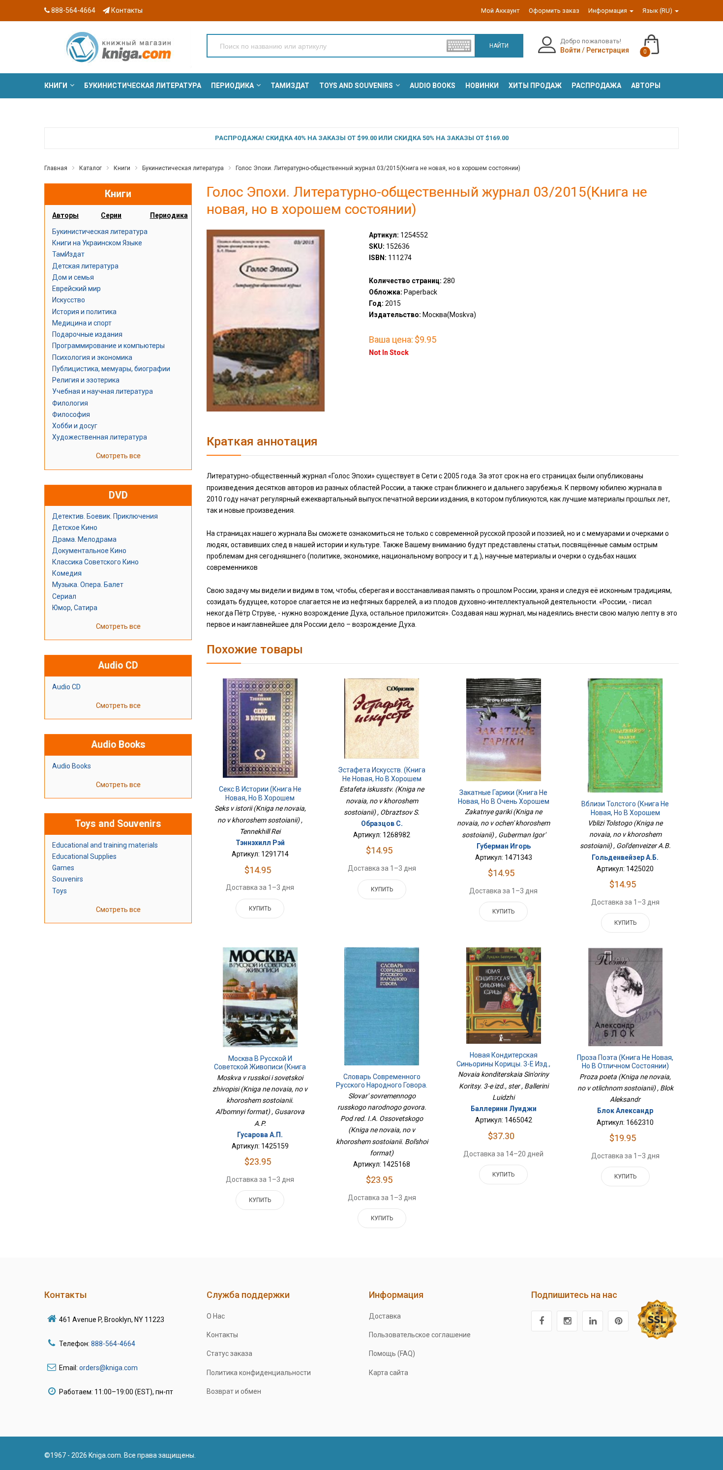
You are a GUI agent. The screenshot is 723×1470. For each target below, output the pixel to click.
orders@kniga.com (108, 1368)
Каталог (90, 168)
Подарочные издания (87, 334)
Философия (71, 414)
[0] (661, 40)
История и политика (84, 312)
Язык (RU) (658, 10)
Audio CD (66, 687)
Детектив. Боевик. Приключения (105, 516)
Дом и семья (73, 277)
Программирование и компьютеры (108, 346)
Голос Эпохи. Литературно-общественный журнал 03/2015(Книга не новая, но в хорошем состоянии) (378, 168)
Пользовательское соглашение (420, 1335)
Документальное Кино (89, 551)
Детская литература (85, 266)
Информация (608, 10)
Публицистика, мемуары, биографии (111, 369)
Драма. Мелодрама (84, 539)
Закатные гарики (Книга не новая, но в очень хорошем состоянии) (503, 801)
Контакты (126, 10)
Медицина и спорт (82, 323)
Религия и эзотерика (86, 380)
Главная (55, 168)
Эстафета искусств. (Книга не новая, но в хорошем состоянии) (381, 778)
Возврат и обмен (234, 1391)
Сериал (64, 596)
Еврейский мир (76, 289)
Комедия (67, 573)
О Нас (216, 1316)
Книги (122, 168)
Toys (59, 891)
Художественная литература (99, 437)
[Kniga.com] (118, 47)
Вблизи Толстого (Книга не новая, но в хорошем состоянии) (625, 812)
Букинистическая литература (183, 168)
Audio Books (71, 766)
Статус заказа (229, 1353)
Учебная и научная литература (102, 391)
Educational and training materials (105, 845)
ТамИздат (68, 254)
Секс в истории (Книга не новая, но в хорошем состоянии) (260, 797)
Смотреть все (118, 456)
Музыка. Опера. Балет (87, 584)
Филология (70, 403)
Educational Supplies (84, 856)
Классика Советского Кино (95, 562)
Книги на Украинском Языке (97, 243)
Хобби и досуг (74, 426)
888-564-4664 (72, 10)
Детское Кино (74, 527)
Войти (570, 50)
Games (63, 868)
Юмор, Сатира (74, 608)
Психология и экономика (92, 357)
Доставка (385, 1316)
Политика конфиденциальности (259, 1373)
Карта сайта (388, 1373)
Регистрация (607, 50)
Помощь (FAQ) (392, 1353)
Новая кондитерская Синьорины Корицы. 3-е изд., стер (503, 1063)
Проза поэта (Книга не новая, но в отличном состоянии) (625, 1062)
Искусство (68, 300)
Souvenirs (67, 879)
